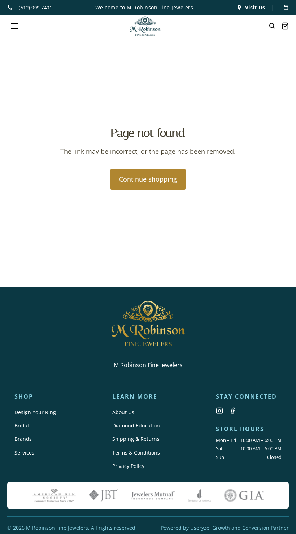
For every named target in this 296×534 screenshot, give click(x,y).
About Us (123, 412)
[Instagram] (219, 410)
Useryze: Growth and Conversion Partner (239, 527)
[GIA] (244, 495)
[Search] (272, 26)
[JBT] (103, 495)
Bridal (21, 425)
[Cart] (285, 26)
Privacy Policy (128, 466)
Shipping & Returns (136, 438)
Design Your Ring (35, 412)
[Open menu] (14, 26)
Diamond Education (136, 425)
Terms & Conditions (136, 452)
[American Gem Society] (54, 495)
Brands (23, 438)
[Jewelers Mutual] (153, 495)
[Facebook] (232, 410)
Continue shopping (148, 179)
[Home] (145, 26)
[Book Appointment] (284, 7)
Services (24, 452)
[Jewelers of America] (199, 495)
